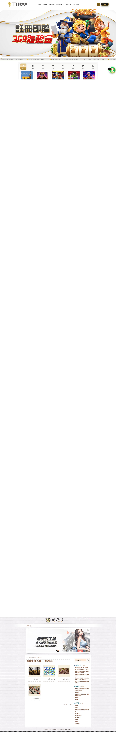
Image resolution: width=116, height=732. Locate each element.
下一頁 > (70, 704)
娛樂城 (76, 721)
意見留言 (80, 618)
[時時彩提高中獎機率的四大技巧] (34, 671)
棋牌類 (76, 705)
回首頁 (76, 618)
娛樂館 (76, 707)
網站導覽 (84, 618)
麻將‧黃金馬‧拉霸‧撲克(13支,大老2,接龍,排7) (29, 627)
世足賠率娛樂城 (78, 715)
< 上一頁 (65, 704)
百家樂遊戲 (77, 723)
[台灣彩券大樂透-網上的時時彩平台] (34, 690)
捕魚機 (76, 719)
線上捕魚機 (77, 713)
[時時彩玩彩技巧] (49, 671)
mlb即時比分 (77, 717)
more (37, 679)
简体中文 (88, 618)
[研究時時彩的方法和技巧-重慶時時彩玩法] (64, 671)
